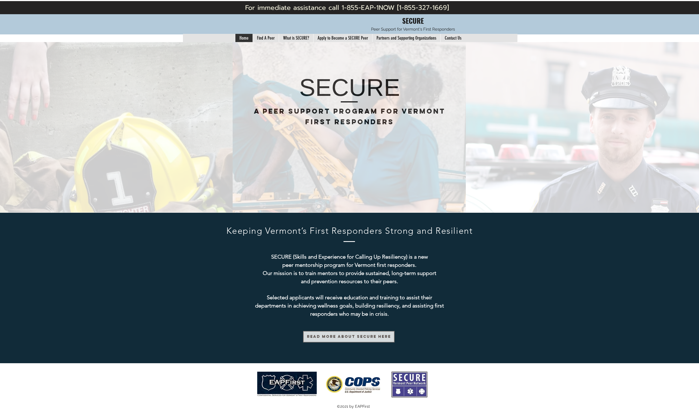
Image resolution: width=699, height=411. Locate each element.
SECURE (413, 21)
